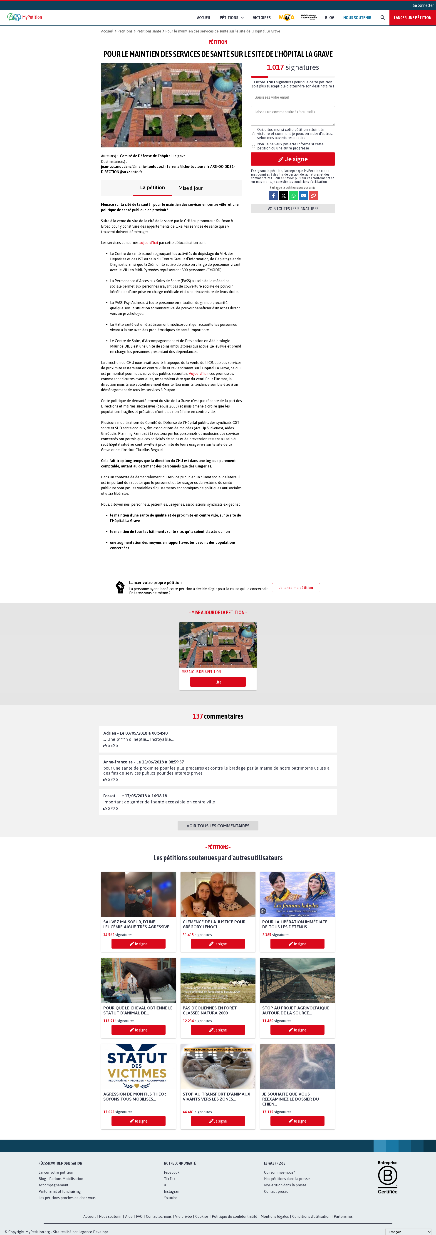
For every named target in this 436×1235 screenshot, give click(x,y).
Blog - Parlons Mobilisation (61, 1179)
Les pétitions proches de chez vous (67, 1198)
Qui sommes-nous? (279, 1172)
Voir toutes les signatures (293, 208)
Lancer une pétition (412, 17)
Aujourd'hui (198, 373)
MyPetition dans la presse (285, 1185)
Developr (100, 1232)
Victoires (262, 17)
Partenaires (343, 1216)
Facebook (172, 1172)
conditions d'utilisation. (310, 182)
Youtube (170, 1198)
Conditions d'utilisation (311, 1216)
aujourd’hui (148, 243)
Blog (329, 17)
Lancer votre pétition (56, 1172)
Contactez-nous (159, 1216)
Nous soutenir (357, 17)
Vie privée (183, 1216)
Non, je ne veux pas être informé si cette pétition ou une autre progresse (290, 146)
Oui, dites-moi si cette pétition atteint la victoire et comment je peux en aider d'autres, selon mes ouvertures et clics (295, 133)
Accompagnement (53, 1185)
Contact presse (276, 1191)
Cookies (201, 1216)
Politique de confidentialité (234, 1216)
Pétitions (124, 31)
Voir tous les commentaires (218, 825)
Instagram (172, 1191)
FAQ (139, 1216)
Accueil (204, 17)
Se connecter (423, 5)
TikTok (170, 1179)
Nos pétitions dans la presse (287, 1179)
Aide (129, 1216)
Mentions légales (275, 1216)
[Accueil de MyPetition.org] (25, 17)
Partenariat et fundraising (60, 1191)
